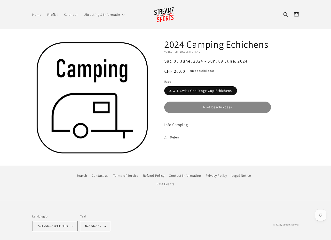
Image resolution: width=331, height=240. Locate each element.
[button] (103, 14)
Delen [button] (174, 137)
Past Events (165, 184)
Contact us (100, 175)
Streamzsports (291, 224)
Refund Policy (154, 175)
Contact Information (185, 175)
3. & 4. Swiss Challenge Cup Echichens (200, 90)
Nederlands (93, 226)
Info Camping (176, 124)
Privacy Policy (216, 175)
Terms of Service (125, 175)
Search (82, 175)
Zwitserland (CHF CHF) (52, 226)
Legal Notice (241, 175)
